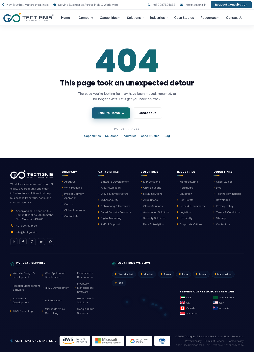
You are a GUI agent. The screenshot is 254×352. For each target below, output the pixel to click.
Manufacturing (189, 181)
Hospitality (186, 218)
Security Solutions (154, 218)
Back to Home (111, 113)
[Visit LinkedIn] (13, 241)
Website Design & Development (24, 275)
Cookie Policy (235, 341)
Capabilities (92, 136)
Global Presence (74, 210)
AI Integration (53, 300)
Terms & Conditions (228, 212)
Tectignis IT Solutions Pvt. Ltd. (202, 336)
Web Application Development (55, 275)
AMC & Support (110, 224)
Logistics (185, 212)
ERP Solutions (151, 181)
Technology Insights (228, 193)
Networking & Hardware (116, 206)
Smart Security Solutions (116, 212)
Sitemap (221, 218)
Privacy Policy (224, 206)
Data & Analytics (153, 224)
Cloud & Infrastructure (115, 193)
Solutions (111, 136)
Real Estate (186, 199)
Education (186, 193)
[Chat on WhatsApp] (50, 241)
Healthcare (186, 187)
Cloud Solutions (153, 206)
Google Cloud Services (85, 311)
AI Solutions (150, 199)
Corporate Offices (191, 224)
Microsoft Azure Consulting (55, 311)
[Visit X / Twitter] (41, 241)
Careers (69, 204)
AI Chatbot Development (21, 300)
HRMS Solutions (153, 193)
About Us (70, 181)
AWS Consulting (23, 311)
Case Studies (150, 136)
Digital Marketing (111, 218)
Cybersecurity (109, 199)
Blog (167, 136)
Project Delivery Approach (74, 195)
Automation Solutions (156, 212)
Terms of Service (214, 341)
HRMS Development (57, 287)
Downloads (223, 199)
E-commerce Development (85, 275)
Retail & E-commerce (193, 206)
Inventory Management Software (85, 287)
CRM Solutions (152, 187)
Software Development (115, 181)
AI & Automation (111, 187)
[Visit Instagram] (32, 241)
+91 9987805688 (163, 4)
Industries (130, 136)
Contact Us (147, 113)
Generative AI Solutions (85, 300)
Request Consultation (231, 5)
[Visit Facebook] (23, 241)
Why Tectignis (73, 187)
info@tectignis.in (195, 4)
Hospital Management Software (26, 287)
